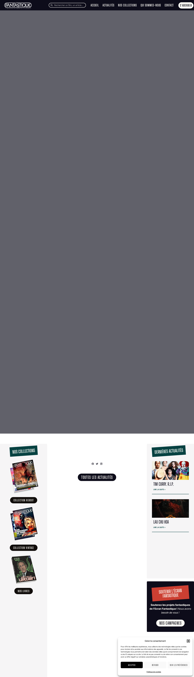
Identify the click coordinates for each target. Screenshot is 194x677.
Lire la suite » (159, 489)
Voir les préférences (179, 665)
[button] (188, 641)
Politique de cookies (154, 672)
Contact (169, 5)
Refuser (155, 665)
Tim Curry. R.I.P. (163, 484)
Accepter (131, 665)
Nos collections (127, 5)
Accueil (95, 5)
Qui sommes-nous (151, 5)
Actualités (108, 5)
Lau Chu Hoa (161, 521)
